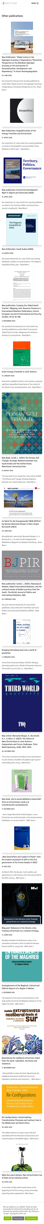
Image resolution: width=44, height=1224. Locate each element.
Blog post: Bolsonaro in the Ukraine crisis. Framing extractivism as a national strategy (20, 929)
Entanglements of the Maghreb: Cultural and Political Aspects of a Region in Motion (20, 987)
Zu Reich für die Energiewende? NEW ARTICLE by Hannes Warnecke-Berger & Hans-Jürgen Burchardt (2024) (21, 523)
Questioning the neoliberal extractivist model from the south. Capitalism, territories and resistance (21, 1060)
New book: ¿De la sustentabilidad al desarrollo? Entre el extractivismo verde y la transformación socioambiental (21, 801)
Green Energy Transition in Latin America (19, 371)
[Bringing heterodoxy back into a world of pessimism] (22, 632)
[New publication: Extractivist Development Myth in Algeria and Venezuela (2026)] (22, 170)
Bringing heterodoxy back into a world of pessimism (19, 651)
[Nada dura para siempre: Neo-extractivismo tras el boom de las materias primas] (22, 1157)
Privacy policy (18, 1218)
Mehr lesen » (26, 762)
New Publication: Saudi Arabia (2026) (17, 249)
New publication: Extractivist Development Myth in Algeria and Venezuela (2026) (20, 191)
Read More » (25, 149)
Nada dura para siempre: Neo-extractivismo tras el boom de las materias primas (22, 1176)
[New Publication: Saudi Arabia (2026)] (22, 229)
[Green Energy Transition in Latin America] (22, 354)
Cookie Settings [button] (31, 1218)
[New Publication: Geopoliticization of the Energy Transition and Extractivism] (22, 111)
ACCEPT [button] (7, 1218)
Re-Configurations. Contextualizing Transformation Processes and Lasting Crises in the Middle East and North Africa (21, 1120)
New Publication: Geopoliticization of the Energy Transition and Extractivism (19, 132)
